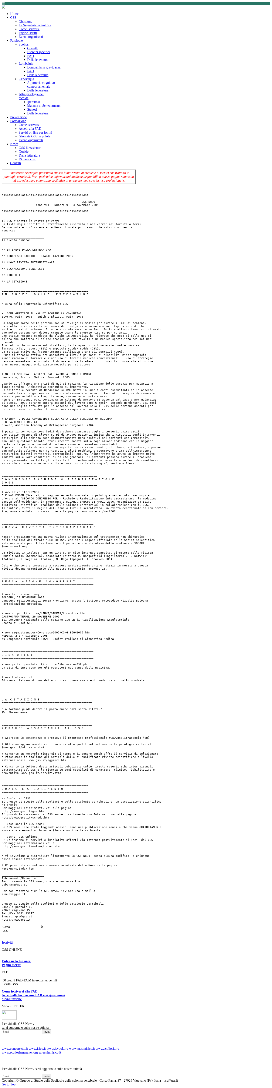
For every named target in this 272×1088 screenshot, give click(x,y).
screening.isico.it (50, 1052)
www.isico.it (37, 1048)
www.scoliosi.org (107, 1048)
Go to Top (9, 1084)
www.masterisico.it (82, 1048)
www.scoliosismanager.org (20, 1052)
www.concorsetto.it (15, 1048)
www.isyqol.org (57, 1048)
